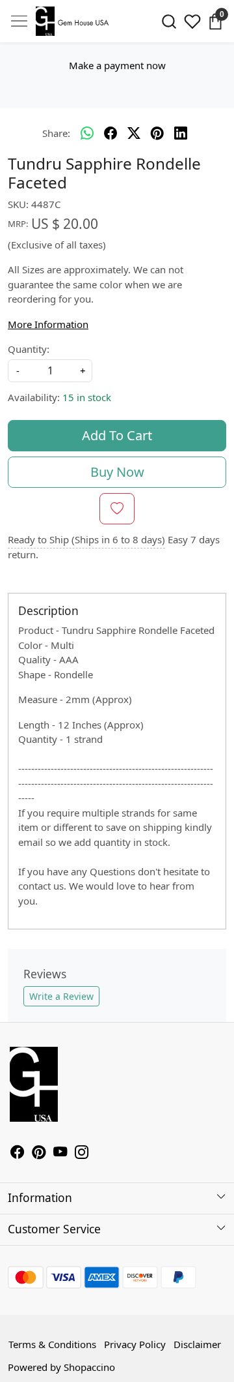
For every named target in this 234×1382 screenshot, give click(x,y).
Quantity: (28, 348)
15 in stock (86, 397)
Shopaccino (89, 1367)
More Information (48, 324)
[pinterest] (157, 134)
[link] (169, 21)
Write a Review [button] (61, 996)
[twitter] (134, 134)
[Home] (75, 22)
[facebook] (110, 134)
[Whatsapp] (87, 134)
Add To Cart (117, 435)
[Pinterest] (38, 1153)
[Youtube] (60, 1153)
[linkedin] (180, 134)
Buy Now (117, 472)
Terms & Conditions (52, 1344)
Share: (56, 133)
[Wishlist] (192, 21)
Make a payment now (117, 65)
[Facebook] (17, 1153)
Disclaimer (197, 1344)
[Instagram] (81, 1153)
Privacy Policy (135, 1344)
